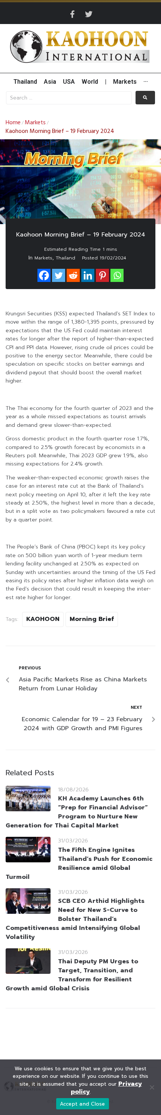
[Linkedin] (87, 275)
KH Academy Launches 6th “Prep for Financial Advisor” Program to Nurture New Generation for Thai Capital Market (77, 812)
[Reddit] (73, 275)
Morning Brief (92, 619)
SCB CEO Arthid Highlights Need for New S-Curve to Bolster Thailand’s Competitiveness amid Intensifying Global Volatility (75, 919)
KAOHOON (43, 619)
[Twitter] (89, 14)
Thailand (65, 258)
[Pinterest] (102, 275)
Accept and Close (82, 1103)
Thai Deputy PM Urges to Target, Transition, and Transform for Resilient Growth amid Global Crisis (72, 975)
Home (13, 123)
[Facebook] (44, 275)
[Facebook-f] (72, 14)
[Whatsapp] (117, 275)
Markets (35, 123)
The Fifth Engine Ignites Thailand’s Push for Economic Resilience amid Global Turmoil (79, 863)
